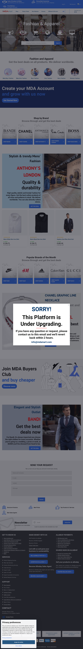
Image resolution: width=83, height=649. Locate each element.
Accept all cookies (18, 642)
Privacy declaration (7, 638)
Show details (18, 646)
